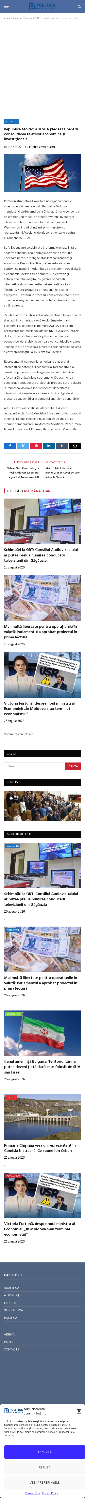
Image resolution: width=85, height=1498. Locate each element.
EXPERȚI (10, 1302)
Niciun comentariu (42, 147)
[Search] (79, 6)
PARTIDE (10, 1342)
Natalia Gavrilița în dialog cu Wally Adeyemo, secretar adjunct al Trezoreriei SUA (23, 473)
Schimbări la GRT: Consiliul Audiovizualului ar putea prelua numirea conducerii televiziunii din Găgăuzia (41, 555)
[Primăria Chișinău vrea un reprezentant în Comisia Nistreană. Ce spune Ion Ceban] (42, 1117)
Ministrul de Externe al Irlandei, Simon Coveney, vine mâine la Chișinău (62, 473)
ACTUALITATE (13, 1176)
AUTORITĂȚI (11, 121)
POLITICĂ (11, 1097)
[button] (79, 1411)
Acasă (7, 18)
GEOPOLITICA (13, 1014)
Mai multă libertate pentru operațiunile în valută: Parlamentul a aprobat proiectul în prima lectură (40, 632)
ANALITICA (11, 1287)
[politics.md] (42, 6)
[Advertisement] (42, 68)
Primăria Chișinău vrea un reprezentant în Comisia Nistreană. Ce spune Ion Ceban (40, 1148)
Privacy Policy (50, 1493)
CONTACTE (11, 1349)
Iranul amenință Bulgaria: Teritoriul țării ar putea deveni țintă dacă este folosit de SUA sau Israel (42, 1067)
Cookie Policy (32, 1493)
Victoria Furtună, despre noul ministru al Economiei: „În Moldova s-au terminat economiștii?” (39, 708)
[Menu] (6, 6)
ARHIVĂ (9, 1334)
